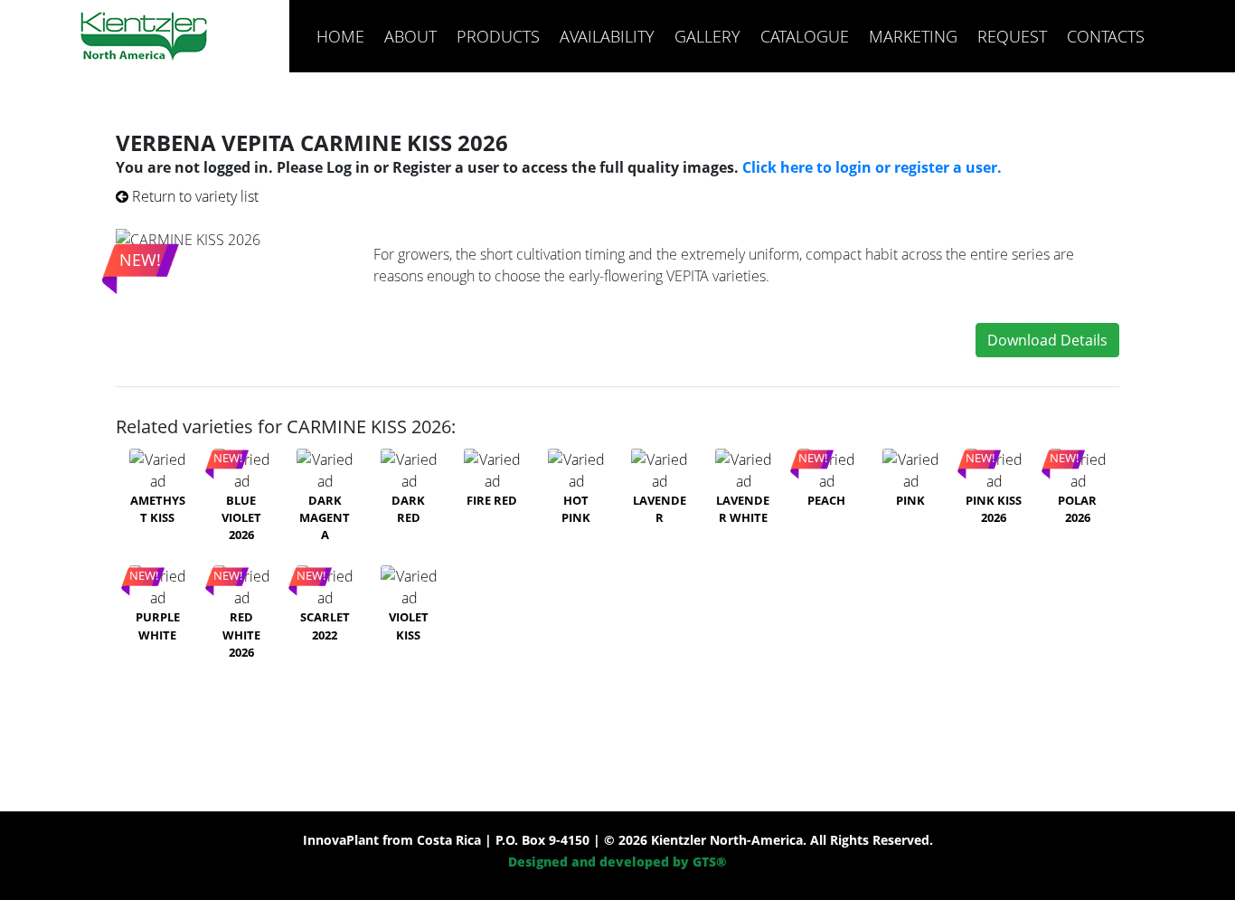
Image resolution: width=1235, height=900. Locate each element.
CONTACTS (1106, 36)
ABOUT (410, 36)
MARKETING (913, 36)
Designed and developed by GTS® (617, 861)
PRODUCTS (498, 36)
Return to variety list (193, 196)
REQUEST (1012, 36)
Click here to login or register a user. (872, 167)
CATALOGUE (804, 36)
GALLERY (707, 36)
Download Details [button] (1047, 340)
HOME (340, 36)
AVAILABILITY (607, 36)
